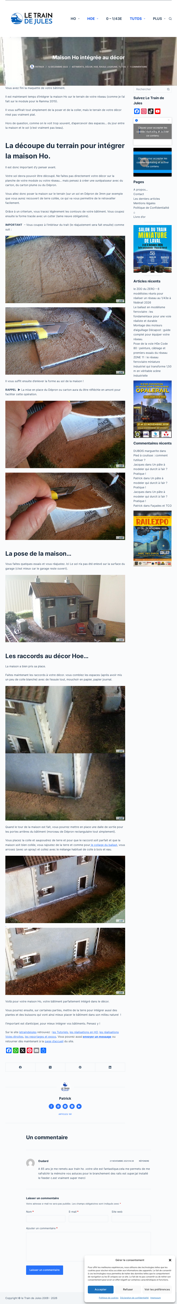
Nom (30, 1211)
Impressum (155, 1297)
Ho (73, 19)
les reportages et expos (40, 1036)
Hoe (91, 19)
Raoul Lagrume (108, 66)
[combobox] (149, 89)
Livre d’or (139, 217)
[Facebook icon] (51, 1106)
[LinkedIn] (110, 1067)
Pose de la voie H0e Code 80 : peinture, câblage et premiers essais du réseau (150, 348)
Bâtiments (78, 66)
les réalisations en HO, (84, 1032)
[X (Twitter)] (50, 1067)
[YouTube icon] (79, 1106)
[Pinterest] (80, 1067)
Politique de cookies (108, 1297)
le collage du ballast (103, 845)
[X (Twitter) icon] (65, 1106)
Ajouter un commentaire (42, 1228)
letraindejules (27, 1032)
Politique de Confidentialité (151, 207)
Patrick (138, 478)
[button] (170, 1260)
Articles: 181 (65, 1114)
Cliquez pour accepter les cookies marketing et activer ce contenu (153, 131)
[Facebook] (20, 1067)
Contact (138, 194)
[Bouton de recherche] (168, 89)
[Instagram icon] (72, 1106)
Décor (88, 66)
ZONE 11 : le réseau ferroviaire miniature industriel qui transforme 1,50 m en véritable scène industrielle (152, 366)
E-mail (73, 1211)
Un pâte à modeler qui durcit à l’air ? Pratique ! (150, 469)
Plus (157, 19)
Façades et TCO (161, 505)
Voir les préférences (157, 1289)
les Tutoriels (60, 1032)
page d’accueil (54, 1041)
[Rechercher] (170, 18)
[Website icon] (58, 1106)
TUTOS (136, 19)
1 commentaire (138, 66)
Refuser (128, 1289)
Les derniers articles (146, 198)
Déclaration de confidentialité (134, 1297)
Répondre (144, 1161)
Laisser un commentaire (45, 1270)
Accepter (100, 1289)
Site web (117, 1211)
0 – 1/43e (114, 19)
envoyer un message (97, 1036)
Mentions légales (144, 203)
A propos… (140, 189)
